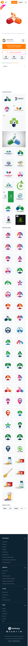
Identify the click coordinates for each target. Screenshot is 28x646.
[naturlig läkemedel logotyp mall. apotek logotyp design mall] (8, 229)
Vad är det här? (16, 63)
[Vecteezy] (2, 2)
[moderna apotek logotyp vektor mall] (8, 109)
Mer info (5, 66)
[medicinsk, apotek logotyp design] (7, 196)
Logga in (21, 2)
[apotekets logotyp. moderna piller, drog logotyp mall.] (8, 163)
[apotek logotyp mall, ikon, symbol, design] (13, 133)
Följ (23, 41)
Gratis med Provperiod (14, 46)
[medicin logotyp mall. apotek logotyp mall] (8, 185)
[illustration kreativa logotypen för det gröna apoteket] (7, 239)
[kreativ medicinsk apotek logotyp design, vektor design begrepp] (9, 120)
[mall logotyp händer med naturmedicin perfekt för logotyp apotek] (7, 298)
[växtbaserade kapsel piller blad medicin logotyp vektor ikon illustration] (8, 287)
